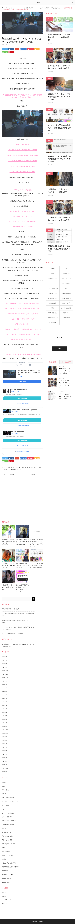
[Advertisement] (22, 499)
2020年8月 (4, 684)
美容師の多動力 (66, 318)
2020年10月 (5, 677)
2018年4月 (4, 754)
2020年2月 (4, 702)
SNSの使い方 (6, 790)
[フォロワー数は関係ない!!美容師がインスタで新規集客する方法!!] (36, 555)
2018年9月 (4, 736)
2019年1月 (4, 726)
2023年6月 (4, 656)
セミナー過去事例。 (7, 817)
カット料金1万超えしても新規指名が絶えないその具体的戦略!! (59, 37)
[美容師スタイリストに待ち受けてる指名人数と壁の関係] (8, 531)
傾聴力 (66, 288)
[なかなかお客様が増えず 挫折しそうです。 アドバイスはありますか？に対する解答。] (22, 576)
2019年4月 (4, 723)
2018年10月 (5, 733)
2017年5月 (4, 771)
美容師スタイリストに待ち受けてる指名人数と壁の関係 (8, 542)
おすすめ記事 (66, 362)
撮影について (6, 847)
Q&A (66, 268)
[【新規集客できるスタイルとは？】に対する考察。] (8, 576)
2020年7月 (4, 688)
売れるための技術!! (66, 293)
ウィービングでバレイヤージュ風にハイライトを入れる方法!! (59, 67)
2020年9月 (4, 681)
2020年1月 (4, 705)
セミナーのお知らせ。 (8, 813)
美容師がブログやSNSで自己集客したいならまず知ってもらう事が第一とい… (36, 543)
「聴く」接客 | (5, 646)
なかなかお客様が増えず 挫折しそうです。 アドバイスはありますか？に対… (22, 588)
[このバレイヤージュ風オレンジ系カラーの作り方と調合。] (8, 555)
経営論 (44, 8)
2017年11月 (5, 768)
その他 (52, 273)
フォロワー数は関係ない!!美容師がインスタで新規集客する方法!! (36, 565)
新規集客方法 (52, 303)
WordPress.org (5, 903)
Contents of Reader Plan (23, 403)
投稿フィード (5, 896)
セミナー (52, 283)
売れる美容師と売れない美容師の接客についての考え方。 (22, 565)
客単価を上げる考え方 (66, 299)
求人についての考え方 (36, 8)
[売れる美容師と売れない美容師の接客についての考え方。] (22, 555)
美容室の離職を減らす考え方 (53, 8)
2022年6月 (4, 660)
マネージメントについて (16, 8)
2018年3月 (4, 757)
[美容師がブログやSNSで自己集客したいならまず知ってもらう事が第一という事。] (36, 531)
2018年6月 (4, 747)
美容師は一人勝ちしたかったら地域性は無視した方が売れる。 (22, 542)
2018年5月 (4, 750)
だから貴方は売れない (66, 274)
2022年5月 (4, 663)
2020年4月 (4, 695)
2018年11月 (5, 729)
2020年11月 (5, 674)
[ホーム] (2, 8)
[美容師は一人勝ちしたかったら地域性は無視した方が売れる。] (22, 531)
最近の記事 (52, 362)
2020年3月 (4, 698)
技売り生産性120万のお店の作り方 (10, 609)
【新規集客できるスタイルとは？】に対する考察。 (8, 587)
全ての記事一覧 (26, 8)
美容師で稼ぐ (66, 313)
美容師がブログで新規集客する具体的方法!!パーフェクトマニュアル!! (59, 159)
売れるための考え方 (53, 298)
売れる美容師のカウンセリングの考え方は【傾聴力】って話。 (17, 644)
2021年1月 (4, 667)
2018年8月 (4, 740)
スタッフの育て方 (66, 278)
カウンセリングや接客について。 (53, 279)
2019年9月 (4, 709)
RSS (37, 916)
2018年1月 (4, 764)
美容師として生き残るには (53, 318)
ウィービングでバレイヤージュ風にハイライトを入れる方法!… (64, 384)
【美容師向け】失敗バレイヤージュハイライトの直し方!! (59, 190)
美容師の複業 (52, 322)
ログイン (4, 893)
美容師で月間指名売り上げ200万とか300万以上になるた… (65, 396)
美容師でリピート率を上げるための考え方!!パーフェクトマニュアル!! (59, 96)
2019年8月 (4, 712)
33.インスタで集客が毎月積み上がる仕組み (12, 634)
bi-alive (37, 2)
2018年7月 (4, 743)
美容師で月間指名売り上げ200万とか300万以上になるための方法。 (59, 248)
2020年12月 (5, 670)
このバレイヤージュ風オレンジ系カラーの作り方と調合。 (8, 565)
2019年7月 (4, 716)
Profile (59, 348)
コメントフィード (6, 899)
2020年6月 (4, 691)
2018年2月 (4, 761)
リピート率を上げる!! (52, 288)
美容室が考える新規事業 (66, 308)
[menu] (72, 2)
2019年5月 (4, 719)
